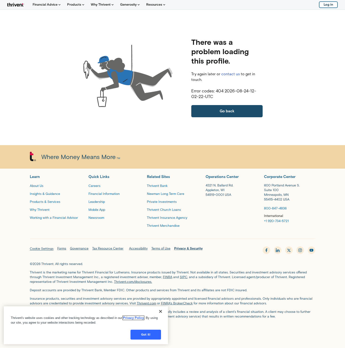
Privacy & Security (188, 248)
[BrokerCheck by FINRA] (172, 328)
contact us (230, 74)
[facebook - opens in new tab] (266, 250)
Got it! (145, 334)
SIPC (183, 277)
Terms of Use (160, 248)
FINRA (167, 277)
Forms (61, 248)
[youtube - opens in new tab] (311, 250)
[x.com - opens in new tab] (289, 250)
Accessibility (138, 248)
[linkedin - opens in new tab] (278, 250)
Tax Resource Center (107, 248)
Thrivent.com (146, 303)
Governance (79, 248)
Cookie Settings (42, 249)
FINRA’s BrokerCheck (177, 303)
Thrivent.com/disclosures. (133, 282)
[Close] (160, 311)
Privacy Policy (133, 318)
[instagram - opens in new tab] (300, 250)
